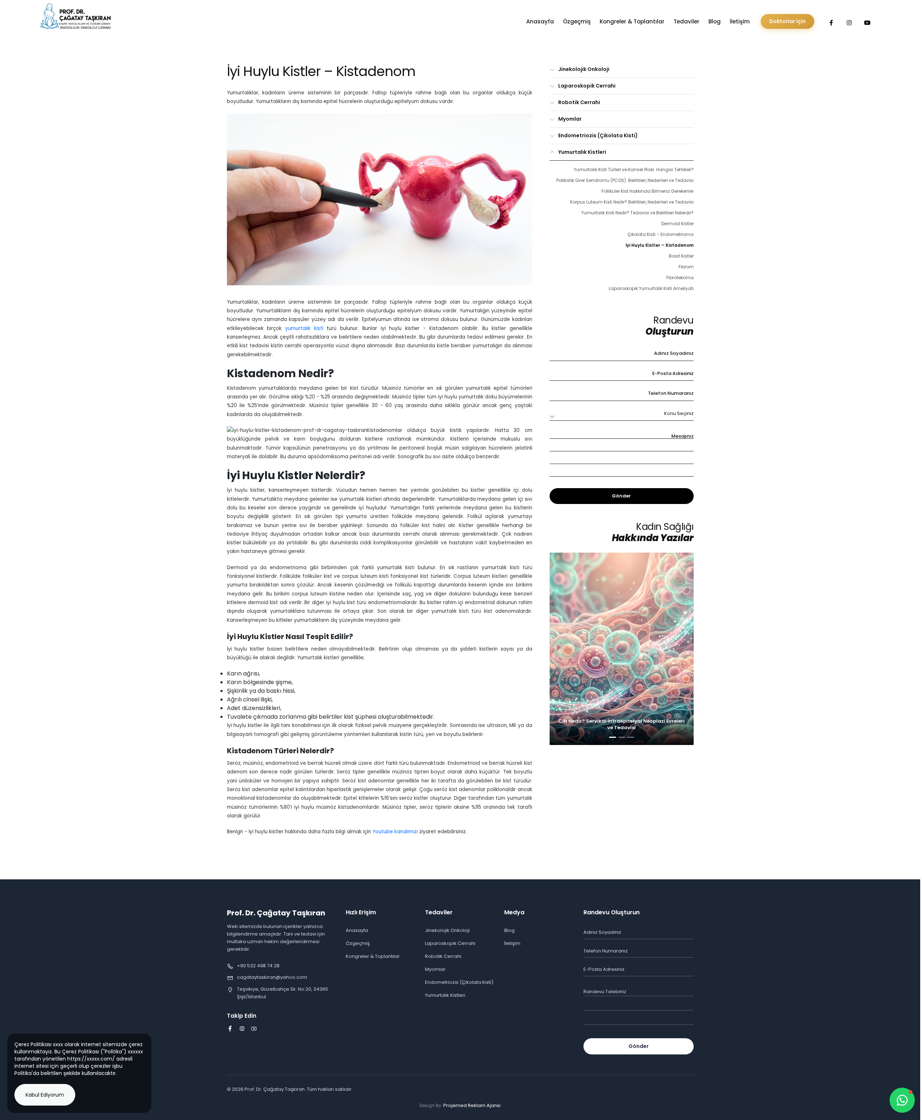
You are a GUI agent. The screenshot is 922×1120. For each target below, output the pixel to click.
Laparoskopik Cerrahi (587, 85)
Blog (714, 21)
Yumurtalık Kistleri (582, 152)
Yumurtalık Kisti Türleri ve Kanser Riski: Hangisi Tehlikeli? (634, 169)
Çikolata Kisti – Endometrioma (660, 234)
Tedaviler (686, 21)
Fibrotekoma (680, 278)
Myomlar (570, 118)
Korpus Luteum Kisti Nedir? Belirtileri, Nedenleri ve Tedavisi (632, 202)
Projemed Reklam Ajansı (472, 1105)
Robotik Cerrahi (579, 102)
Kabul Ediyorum (45, 1094)
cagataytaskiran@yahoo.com (272, 977)
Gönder (621, 495)
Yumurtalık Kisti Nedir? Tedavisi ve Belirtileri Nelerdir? (637, 213)
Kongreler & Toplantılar (632, 21)
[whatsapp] (902, 1100)
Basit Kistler (681, 256)
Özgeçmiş (577, 21)
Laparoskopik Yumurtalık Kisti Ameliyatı (651, 288)
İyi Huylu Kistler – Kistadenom (660, 245)
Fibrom (686, 267)
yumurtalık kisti (304, 328)
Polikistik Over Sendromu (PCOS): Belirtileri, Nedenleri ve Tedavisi (625, 180)
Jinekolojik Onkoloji (583, 69)
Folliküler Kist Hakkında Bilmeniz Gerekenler (647, 191)
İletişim (740, 21)
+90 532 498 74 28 (258, 965)
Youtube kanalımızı (395, 831)
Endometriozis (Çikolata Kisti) (598, 135)
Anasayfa (540, 21)
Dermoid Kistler (677, 223)
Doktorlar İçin (787, 21)
